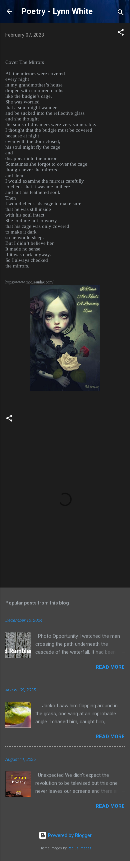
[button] (121, 33)
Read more (110, 667)
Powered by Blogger (69, 835)
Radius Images (79, 848)
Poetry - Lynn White (57, 11)
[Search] (121, 13)
